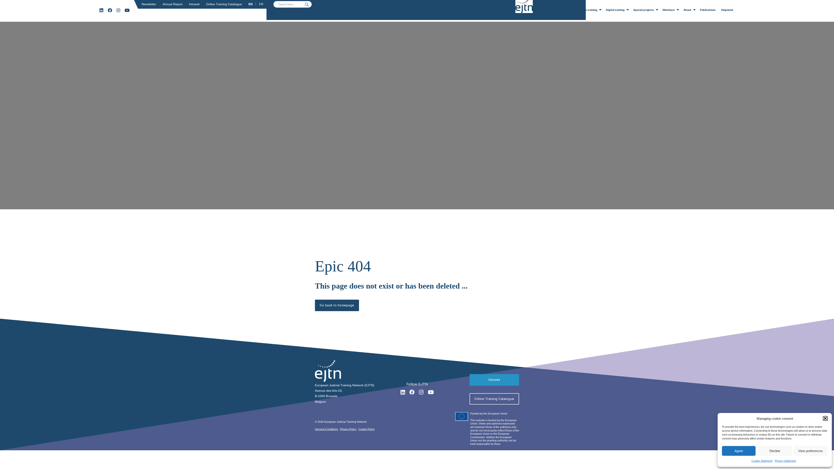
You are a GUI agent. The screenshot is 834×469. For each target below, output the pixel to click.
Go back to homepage (337, 305)
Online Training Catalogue (224, 4)
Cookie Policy (366, 429)
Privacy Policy (348, 429)
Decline (774, 451)
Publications (708, 10)
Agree (739, 451)
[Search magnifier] (307, 5)
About (687, 10)
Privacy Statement (785, 460)
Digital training (615, 10)
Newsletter (149, 4)
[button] (825, 418)
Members (669, 10)
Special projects (643, 10)
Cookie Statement (762, 460)
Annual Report (172, 4)
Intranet (194, 4)
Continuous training (585, 10)
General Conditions (326, 429)
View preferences (810, 451)
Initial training (555, 10)
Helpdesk (727, 10)
